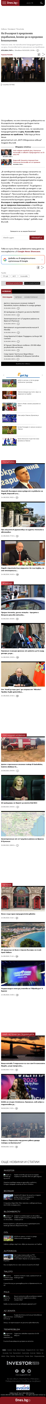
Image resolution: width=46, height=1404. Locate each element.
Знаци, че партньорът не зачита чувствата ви (21, 1322)
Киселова (24, 276)
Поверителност (13, 1381)
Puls (6, 1292)
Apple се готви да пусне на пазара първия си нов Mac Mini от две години (28, 1175)
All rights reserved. (20, 1394)
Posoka (27, 1356)
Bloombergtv (12, 1211)
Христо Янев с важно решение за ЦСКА (29, 404)
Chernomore (20, 1356)
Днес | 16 (30, 3)
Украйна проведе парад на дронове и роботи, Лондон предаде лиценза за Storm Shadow (20, 1183)
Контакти (24, 1379)
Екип (16, 1379)
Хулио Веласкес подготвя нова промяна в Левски (28, 440)
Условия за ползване (31, 1381)
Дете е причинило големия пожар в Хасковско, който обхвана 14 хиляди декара (22, 304)
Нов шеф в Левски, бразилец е (28, 415)
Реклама (34, 1379)
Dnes (14, 1350)
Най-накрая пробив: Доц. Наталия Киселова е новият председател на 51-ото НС (29, 152)
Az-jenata (9, 1311)
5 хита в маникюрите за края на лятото (18, 1341)
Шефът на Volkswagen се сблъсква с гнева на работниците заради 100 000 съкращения (28, 1217)
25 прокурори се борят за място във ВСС (22, 312)
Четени (18, 297)
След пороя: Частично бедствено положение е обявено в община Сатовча (21, 355)
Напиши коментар (14, 283)
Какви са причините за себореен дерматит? (20, 1304)
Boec (31, 1356)
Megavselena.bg (39, 1356)
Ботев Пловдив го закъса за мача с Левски (30, 428)
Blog (7, 1356)
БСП (14, 276)
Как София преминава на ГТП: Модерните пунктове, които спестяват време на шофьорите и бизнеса (22, 1257)
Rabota (38, 1353)
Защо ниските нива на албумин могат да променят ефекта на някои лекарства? (28, 1298)
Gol (6, 1232)
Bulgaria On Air (31, 1350)
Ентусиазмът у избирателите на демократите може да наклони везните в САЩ (22, 1224)
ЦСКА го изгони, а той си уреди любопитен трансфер (28, 381)
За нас (9, 1379)
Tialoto (8, 1271)
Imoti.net (32, 1353)
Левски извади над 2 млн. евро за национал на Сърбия (29, 393)
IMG (4, 1350)
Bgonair (9, 1191)
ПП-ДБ (5, 276)
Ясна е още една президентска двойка (18, 914)
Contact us (42, 1395)
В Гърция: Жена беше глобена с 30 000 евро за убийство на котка (22, 346)
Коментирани (31, 297)
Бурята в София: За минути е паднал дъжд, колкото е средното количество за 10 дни (27, 1197)
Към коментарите (32, 283)
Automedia (10, 1251)
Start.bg (12, 1356)
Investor (9, 1170)
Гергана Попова (7, 55)
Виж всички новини (23, 364)
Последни (7, 297)
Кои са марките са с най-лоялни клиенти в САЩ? (21, 1265)
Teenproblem (12, 1329)
